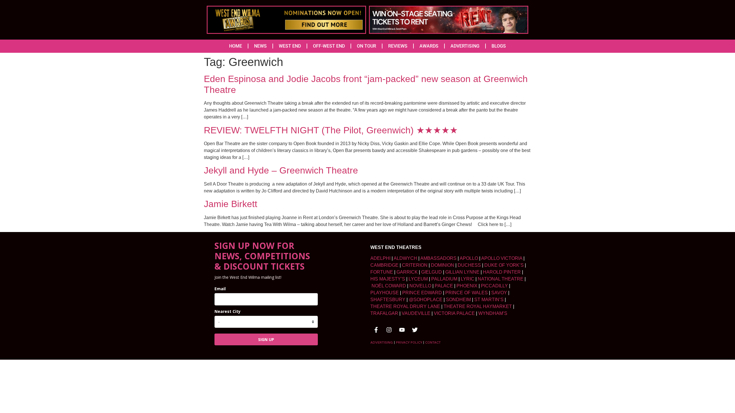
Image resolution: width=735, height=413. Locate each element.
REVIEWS (397, 46)
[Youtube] (402, 330)
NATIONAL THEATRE (500, 278)
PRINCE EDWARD (422, 292)
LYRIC (467, 278)
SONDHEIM (458, 299)
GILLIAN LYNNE (462, 272)
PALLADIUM (444, 278)
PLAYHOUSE (384, 292)
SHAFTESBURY (387, 299)
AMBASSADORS (438, 258)
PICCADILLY (494, 285)
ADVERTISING (464, 46)
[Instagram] (389, 330)
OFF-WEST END (329, 46)
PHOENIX (467, 285)
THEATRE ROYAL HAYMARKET (478, 306)
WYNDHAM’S (492, 313)
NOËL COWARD (389, 285)
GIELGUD (431, 272)
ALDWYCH (405, 258)
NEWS (260, 46)
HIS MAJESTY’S (387, 278)
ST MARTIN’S (489, 299)
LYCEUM (418, 278)
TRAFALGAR (384, 313)
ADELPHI (380, 258)
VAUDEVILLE (416, 313)
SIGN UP (266, 339)
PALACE (444, 285)
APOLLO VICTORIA (501, 258)
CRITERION (415, 265)
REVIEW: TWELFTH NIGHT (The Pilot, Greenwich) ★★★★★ (331, 130)
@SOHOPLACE (425, 299)
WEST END (290, 46)
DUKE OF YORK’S (504, 265)
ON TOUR (366, 46)
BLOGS (499, 46)
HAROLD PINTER (502, 272)
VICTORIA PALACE (454, 313)
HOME (235, 46)
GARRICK (407, 272)
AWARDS (428, 46)
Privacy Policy (409, 342)
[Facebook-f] (376, 330)
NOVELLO (420, 285)
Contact (433, 342)
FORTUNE (381, 272)
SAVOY (499, 292)
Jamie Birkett (230, 204)
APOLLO (469, 258)
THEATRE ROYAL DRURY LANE (405, 306)
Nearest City (227, 311)
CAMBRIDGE (384, 265)
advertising (381, 342)
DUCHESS (469, 265)
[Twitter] (415, 330)
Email (220, 288)
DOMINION (442, 265)
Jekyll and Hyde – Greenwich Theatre (281, 170)
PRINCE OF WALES (466, 292)
